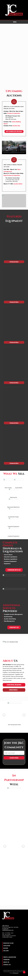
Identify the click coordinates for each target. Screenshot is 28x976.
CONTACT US (7, 964)
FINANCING (6, 959)
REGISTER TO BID (8, 943)
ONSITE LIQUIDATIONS (9, 957)
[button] (4, 715)
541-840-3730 (5, 928)
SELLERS (6, 950)
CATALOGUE (6, 945)
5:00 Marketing (15, 973)
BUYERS (5, 948)
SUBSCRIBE (14, 758)
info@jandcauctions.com (7, 930)
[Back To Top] (24, 972)
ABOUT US (6, 962)
